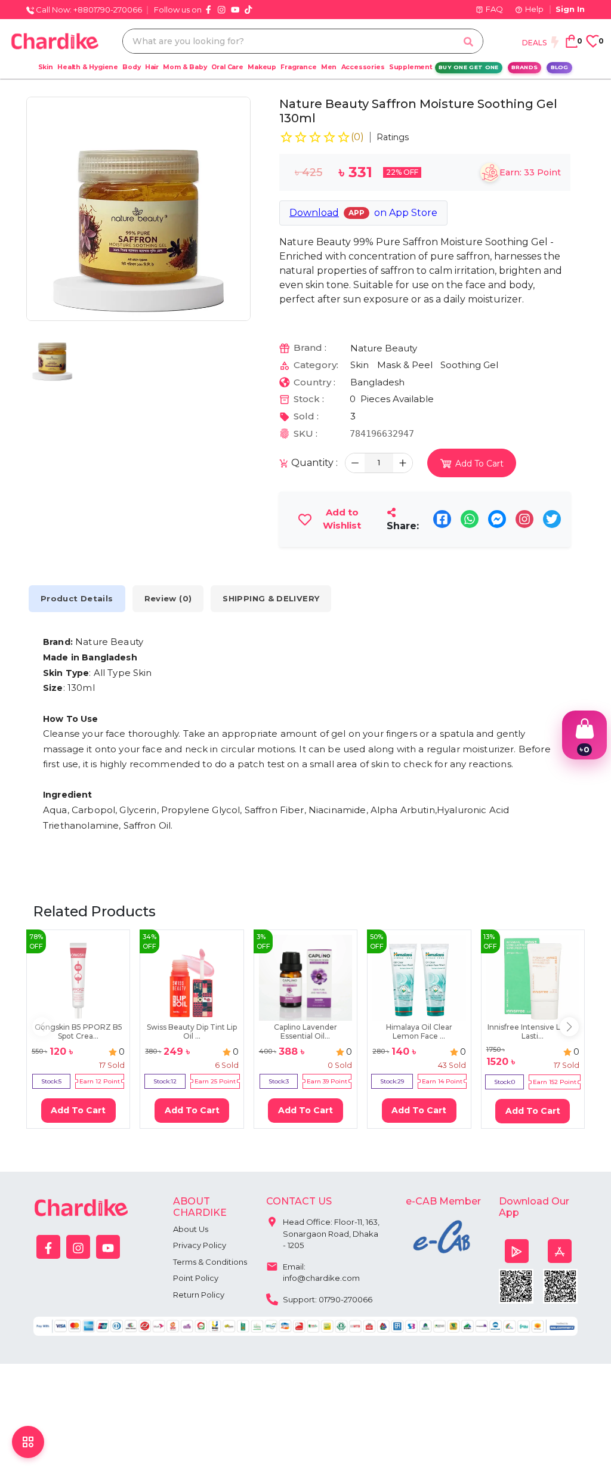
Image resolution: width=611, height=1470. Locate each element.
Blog (560, 67)
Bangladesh (377, 382)
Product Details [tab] (77, 598)
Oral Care (227, 67)
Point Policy (195, 1278)
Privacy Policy (199, 1245)
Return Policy (198, 1294)
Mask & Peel (405, 364)
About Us (190, 1229)
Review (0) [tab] (168, 598)
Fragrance (298, 67)
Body (131, 67)
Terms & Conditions (210, 1262)
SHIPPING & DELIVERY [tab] (271, 598)
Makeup (262, 67)
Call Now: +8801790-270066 (88, 9)
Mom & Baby (184, 67)
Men (329, 67)
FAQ (494, 9)
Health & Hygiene (87, 67)
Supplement (411, 67)
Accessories (363, 67)
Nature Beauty (383, 348)
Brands (524, 67)
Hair (152, 67)
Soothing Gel (469, 364)
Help (534, 9)
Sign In (570, 9)
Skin (45, 67)
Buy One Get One (469, 67)
